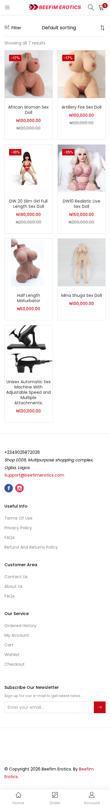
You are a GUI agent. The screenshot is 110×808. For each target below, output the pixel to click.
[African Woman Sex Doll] (29, 74)
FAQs (9, 537)
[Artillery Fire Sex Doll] (82, 74)
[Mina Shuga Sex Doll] (82, 262)
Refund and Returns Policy (31, 547)
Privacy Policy (18, 528)
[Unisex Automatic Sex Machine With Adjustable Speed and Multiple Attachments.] (29, 349)
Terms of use (18, 518)
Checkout (14, 664)
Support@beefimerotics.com (34, 475)
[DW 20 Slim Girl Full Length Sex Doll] (29, 168)
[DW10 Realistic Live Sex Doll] (82, 168)
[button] (101, 7)
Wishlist (12, 655)
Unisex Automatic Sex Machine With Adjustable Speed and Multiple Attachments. (28, 392)
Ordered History (20, 626)
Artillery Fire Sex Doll (81, 107)
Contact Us (16, 577)
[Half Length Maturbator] (29, 262)
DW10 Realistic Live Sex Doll (81, 203)
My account (16, 635)
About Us (13, 586)
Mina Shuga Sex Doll (81, 295)
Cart (8, 645)
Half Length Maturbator (28, 298)
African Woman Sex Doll (28, 110)
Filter (16, 28)
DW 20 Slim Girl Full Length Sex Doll (28, 203)
